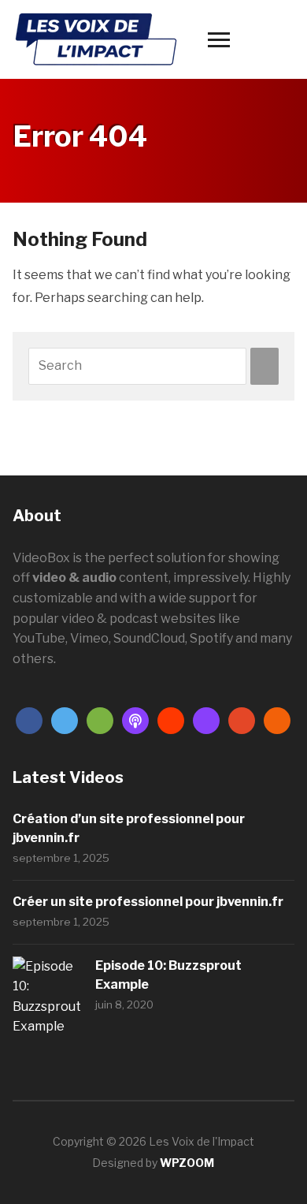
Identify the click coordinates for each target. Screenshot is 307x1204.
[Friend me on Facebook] (29, 720)
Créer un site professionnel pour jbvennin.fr (148, 901)
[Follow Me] (64, 720)
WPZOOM (187, 1162)
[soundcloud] (170, 720)
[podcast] (135, 720)
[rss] (277, 720)
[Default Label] (100, 720)
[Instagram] (206, 720)
